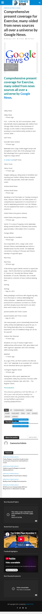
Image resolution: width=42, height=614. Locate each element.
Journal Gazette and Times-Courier (15, 312)
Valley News (8, 111)
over (28, 413)
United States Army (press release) (15, 213)
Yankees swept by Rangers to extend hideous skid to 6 (14, 469)
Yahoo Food (8, 164)
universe (15, 416)
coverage (29, 410)
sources (7, 416)
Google (7, 413)
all (11, 410)
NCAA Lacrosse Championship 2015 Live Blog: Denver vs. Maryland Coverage (15, 488)
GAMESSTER (29, 604)
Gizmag (6, 285)
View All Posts (32, 437)
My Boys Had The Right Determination (14, 481)
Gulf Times (7, 138)
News (23, 413)
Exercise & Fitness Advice (12, 8)
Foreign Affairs (9, 233)
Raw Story (7, 258)
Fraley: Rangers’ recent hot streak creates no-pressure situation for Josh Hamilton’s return (15, 460)
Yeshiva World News (11, 186)
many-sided (15, 413)
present (34, 413)
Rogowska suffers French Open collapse (21, 430)
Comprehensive (19, 410)
